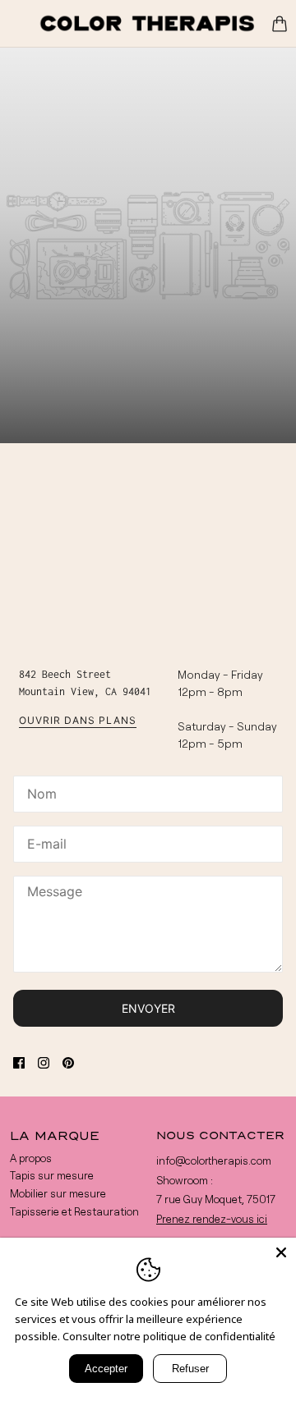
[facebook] (19, 1061)
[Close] (281, 1252)
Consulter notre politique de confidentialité (168, 1336)
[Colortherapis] (148, 23)
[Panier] (279, 24)
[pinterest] (68, 1061)
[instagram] (43, 1061)
